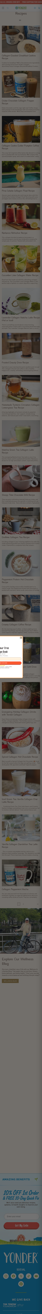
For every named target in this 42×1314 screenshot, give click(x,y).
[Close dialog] (21, 637)
